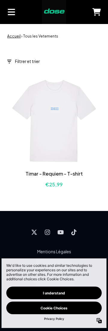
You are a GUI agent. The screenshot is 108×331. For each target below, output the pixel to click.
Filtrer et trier (27, 61)
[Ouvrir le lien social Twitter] (34, 232)
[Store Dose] (54, 12)
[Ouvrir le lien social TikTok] (73, 232)
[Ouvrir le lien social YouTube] (60, 232)
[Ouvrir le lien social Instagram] (47, 232)
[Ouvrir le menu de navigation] (11, 12)
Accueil (14, 36)
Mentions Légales (54, 251)
